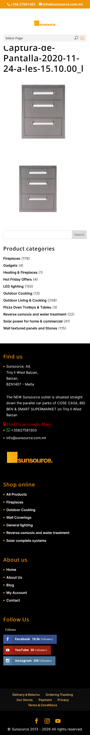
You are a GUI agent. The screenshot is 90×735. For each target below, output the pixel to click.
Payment (45, 700)
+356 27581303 (23, 4)
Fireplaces (11, 258)
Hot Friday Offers (17, 279)
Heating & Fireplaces (20, 272)
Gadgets (10, 265)
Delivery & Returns (26, 694)
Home (11, 569)
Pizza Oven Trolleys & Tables (27, 307)
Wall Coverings (18, 517)
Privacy (63, 700)
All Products (16, 494)
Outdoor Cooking (17, 293)
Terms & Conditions (42, 705)
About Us (14, 577)
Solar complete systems (26, 540)
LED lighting (13, 286)
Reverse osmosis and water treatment (34, 314)
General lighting (19, 525)
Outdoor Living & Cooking (25, 300)
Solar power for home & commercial (32, 321)
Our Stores (25, 700)
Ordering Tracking (59, 694)
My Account (16, 592)
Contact (13, 600)
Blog (10, 585)
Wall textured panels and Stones (30, 328)
